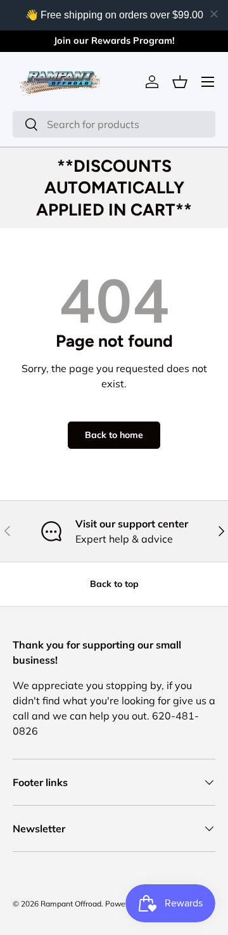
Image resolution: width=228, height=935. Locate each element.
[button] (180, 82)
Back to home (114, 435)
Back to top (114, 584)
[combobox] (114, 124)
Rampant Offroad (71, 903)
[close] (214, 14)
